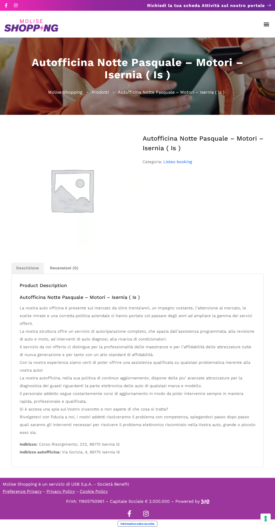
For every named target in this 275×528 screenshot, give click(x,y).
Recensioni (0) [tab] (64, 268)
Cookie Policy (94, 491)
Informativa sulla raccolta (137, 523)
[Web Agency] (205, 501)
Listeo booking (177, 161)
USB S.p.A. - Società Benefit (100, 484)
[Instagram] (16, 5)
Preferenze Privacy (22, 491)
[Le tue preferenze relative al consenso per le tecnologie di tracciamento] (265, 519)
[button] (266, 24)
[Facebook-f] (6, 5)
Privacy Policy (60, 491)
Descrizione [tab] (27, 268)
